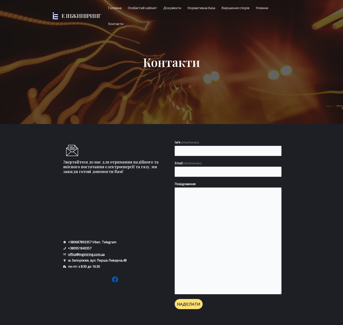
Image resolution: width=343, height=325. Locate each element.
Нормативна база (201, 8)
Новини (262, 8)
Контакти (115, 24)
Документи (172, 8)
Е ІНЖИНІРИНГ (81, 15)
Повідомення (185, 184)
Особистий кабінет (142, 8)
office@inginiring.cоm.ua (86, 254)
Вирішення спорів (236, 8)
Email (188, 163)
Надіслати (188, 304)
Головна (114, 8)
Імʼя (187, 142)
